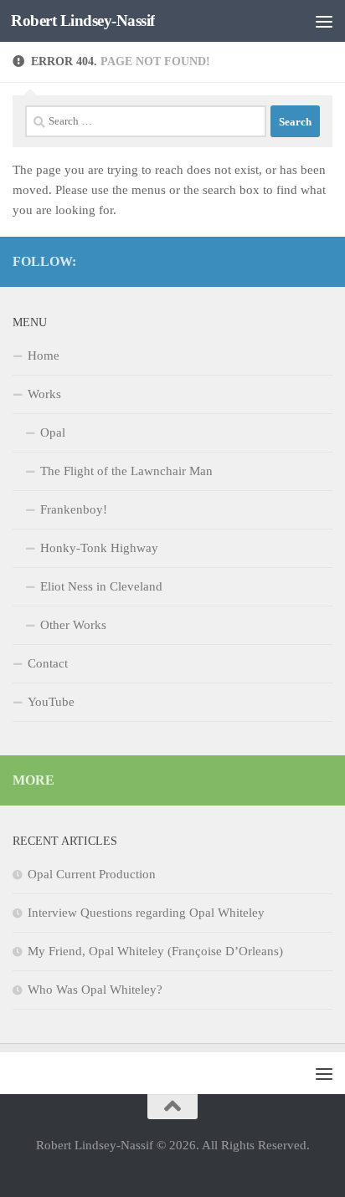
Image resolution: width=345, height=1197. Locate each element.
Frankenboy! (73, 509)
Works (44, 394)
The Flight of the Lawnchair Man (126, 471)
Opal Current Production (92, 874)
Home (43, 355)
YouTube (51, 701)
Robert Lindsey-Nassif (83, 20)
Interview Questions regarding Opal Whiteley (146, 912)
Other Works (73, 625)
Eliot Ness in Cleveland (101, 586)
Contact (48, 663)
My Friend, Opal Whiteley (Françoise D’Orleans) (155, 951)
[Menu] (324, 21)
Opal (52, 432)
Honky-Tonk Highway (99, 548)
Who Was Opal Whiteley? (95, 989)
